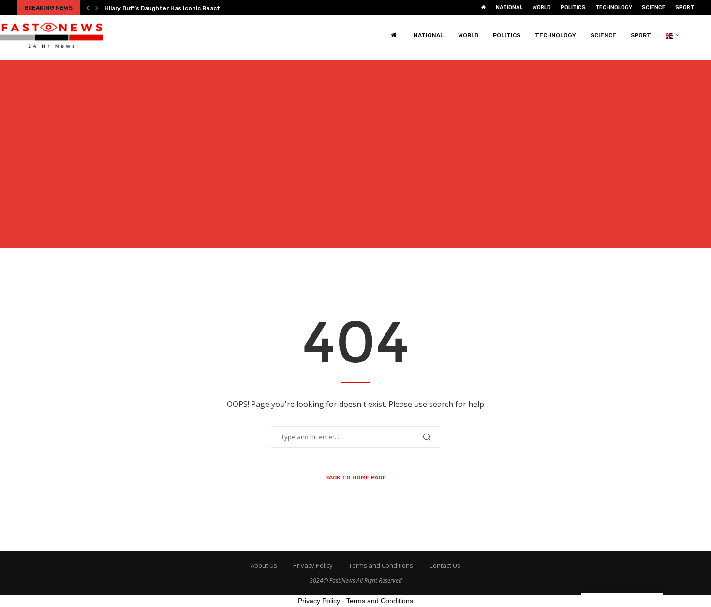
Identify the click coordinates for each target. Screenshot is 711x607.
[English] (673, 35)
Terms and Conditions (381, 565)
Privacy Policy (313, 565)
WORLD (542, 7)
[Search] (706, 35)
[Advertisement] (355, 160)
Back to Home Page (355, 477)
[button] (87, 7)
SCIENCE (654, 7)
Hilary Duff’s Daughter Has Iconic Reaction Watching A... (186, 8)
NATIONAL (509, 7)
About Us (264, 565)
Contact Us (444, 565)
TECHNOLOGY (613, 7)
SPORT (684, 7)
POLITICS (573, 7)
